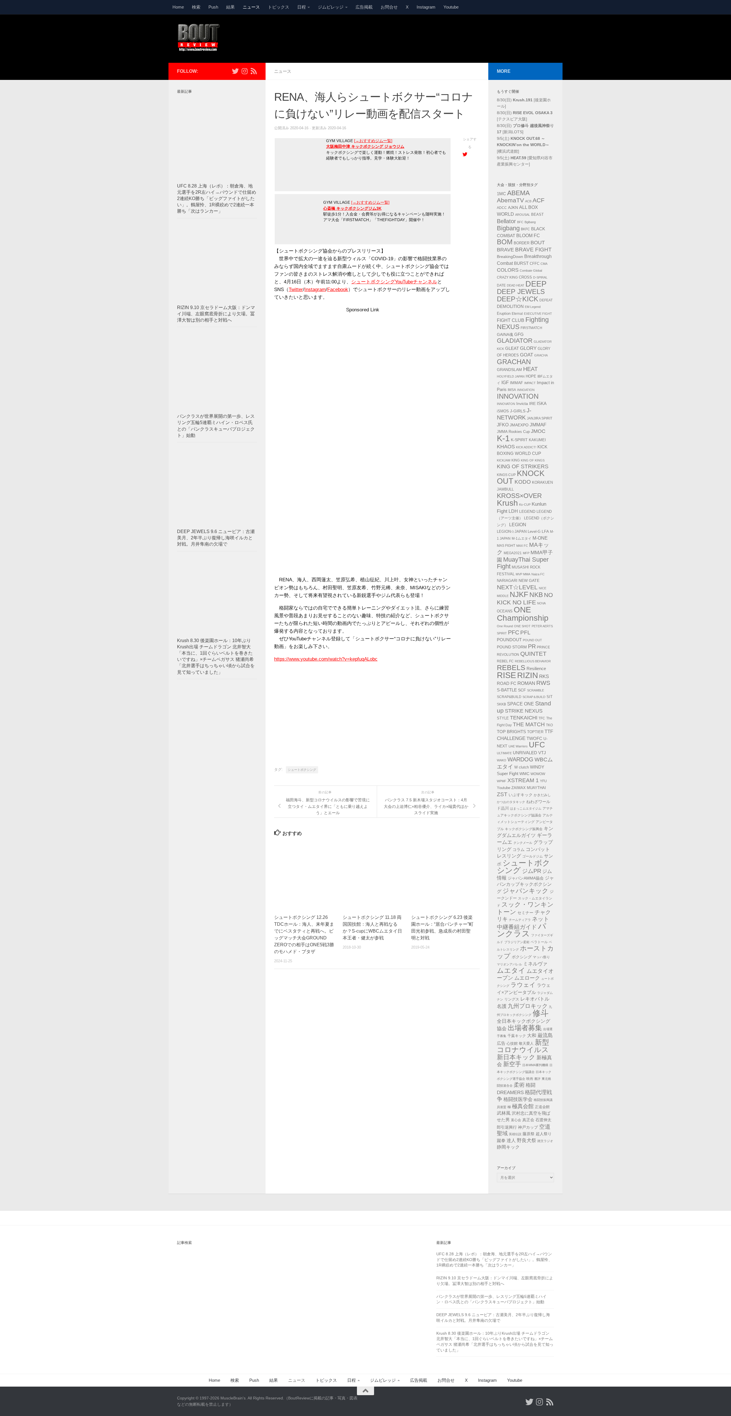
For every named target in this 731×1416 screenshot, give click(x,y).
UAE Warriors (518, 746)
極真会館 (523, 1106)
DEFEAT (546, 300)
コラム (519, 849)
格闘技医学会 (518, 1099)
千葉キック (516, 1036)
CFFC (534, 264)
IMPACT (530, 383)
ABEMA (518, 193)
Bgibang (530, 222)
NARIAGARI (507, 580)
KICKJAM (503, 460)
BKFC (525, 229)
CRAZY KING (507, 277)
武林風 (504, 1113)
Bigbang (508, 228)
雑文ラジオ (545, 1141)
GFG (519, 334)
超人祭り (544, 1133)
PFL (525, 633)
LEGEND (527, 511)
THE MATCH (529, 724)
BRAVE (505, 250)
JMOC (538, 431)
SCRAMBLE (535, 690)
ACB (528, 201)
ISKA (542, 403)
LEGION (517, 524)
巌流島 (545, 1035)
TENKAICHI (523, 718)
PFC (513, 632)
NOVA (541, 603)
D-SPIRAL (540, 277)
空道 (545, 1126)
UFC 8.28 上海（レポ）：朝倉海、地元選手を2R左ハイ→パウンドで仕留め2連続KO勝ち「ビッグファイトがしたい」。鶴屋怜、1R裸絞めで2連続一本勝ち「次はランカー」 (216, 198)
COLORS (508, 270)
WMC (524, 773)
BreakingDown (510, 256)
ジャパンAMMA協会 (526, 878)
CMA (544, 263)
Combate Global (531, 270)
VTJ (542, 752)
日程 (301, 7)
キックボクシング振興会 (524, 829)
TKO (549, 725)
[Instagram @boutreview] (244, 71)
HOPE (531, 376)
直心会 (516, 1120)
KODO (523, 482)
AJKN (513, 207)
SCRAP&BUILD (509, 697)
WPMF (501, 781)
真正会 (528, 1120)
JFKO (503, 424)
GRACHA (541, 355)
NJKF (519, 594)
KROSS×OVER (519, 495)
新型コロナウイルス (523, 1046)
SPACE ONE (520, 703)
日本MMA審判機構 (535, 1065)
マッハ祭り (541, 957)
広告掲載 (364, 7)
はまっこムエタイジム (525, 808)
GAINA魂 (505, 334)
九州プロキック (528, 1006)
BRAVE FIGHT (533, 250)
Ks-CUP (525, 504)
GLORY (528, 348)
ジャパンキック (526, 890)
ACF (539, 200)
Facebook (337, 289)
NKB (536, 594)
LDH (513, 511)
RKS (544, 676)
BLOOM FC (528, 235)
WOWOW (538, 774)
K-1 (503, 438)
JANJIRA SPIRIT (539, 418)
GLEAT (512, 348)
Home (178, 7)
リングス (511, 999)
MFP (526, 553)
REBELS (511, 667)
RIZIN (527, 675)
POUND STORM (512, 647)
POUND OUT (532, 640)
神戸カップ (528, 1127)
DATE (501, 285)
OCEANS (505, 611)
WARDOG (520, 759)
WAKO (501, 760)
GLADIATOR (515, 340)
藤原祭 (529, 1133)
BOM (505, 242)
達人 (511, 1140)
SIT (550, 697)
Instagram (426, 7)
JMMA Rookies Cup (513, 432)
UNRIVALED (525, 752)
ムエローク (527, 978)
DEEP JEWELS (521, 291)
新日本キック (516, 1057)
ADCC (502, 208)
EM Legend (533, 306)
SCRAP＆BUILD (534, 697)
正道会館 (542, 1107)
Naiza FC (538, 574)
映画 (529, 1079)
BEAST (537, 214)
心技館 (512, 1044)
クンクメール (522, 842)
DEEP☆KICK (517, 299)
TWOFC (534, 738)
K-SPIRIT (519, 439)
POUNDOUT (509, 639)
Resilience (536, 668)
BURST (521, 263)
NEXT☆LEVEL (517, 587)
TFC (542, 718)
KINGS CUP (506, 475)
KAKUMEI (537, 440)
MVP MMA (523, 574)
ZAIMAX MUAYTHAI (528, 788)
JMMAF (538, 424)
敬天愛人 (526, 1044)
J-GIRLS (517, 411)
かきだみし (542, 795)
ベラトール (539, 942)
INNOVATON (506, 404)
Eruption (504, 314)
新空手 (512, 1064)
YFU (543, 781)
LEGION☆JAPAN (512, 531)
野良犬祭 (526, 1140)
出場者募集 (525, 1028)
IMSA (512, 390)
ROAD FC (506, 683)
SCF (522, 690)
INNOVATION (518, 396)
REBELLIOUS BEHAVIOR (533, 661)
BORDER (521, 243)
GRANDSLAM (509, 369)
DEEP (536, 284)
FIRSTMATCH (531, 328)
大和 (531, 1035)
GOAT (526, 355)
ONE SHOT (522, 626)
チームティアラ (520, 919)
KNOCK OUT (521, 477)
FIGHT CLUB (510, 320)
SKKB (501, 704)
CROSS (525, 277)
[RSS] (253, 71)
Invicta (522, 403)
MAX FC (522, 545)
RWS (543, 682)
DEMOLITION (510, 306)
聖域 (502, 1133)
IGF (505, 382)
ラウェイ (523, 984)
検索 (196, 7)
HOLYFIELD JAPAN (511, 376)
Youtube (451, 7)
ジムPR (531, 871)
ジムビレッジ (331, 7)
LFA (545, 531)
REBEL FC (505, 661)
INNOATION (526, 390)
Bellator (506, 221)
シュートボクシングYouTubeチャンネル (394, 282)
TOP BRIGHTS (511, 731)
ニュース (251, 7)
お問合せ (389, 7)
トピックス (278, 7)
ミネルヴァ (535, 964)
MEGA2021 (513, 553)
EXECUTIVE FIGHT (538, 313)
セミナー (525, 912)
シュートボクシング (302, 769)
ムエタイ (511, 970)
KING (515, 460)
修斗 (541, 1013)
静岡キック (508, 1147)
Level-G (534, 532)
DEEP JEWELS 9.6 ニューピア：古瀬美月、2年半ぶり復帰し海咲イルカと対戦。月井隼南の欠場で (216, 537)
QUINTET (533, 653)
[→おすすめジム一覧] (373, 141)
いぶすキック (521, 794)
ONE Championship (523, 613)
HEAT (530, 369)
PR (532, 646)
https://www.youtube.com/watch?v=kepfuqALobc (325, 659)
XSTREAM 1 (523, 780)
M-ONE (540, 538)
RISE (506, 675)
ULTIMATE (504, 753)
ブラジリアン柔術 (516, 942)
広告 (501, 1043)
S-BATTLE (507, 689)
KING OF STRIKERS (523, 466)
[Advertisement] (450, 38)
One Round (505, 626)
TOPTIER (535, 732)
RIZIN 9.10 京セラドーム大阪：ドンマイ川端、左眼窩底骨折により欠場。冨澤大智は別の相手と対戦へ (216, 313)
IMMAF (516, 382)
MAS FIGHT (506, 546)
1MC (501, 193)
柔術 (519, 1085)
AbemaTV (510, 200)
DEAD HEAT (515, 285)
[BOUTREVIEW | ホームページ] (198, 37)
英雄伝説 (515, 1134)
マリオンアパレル (509, 964)
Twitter (296, 289)
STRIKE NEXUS (524, 711)
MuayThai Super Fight (523, 563)
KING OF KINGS (533, 460)
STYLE (503, 718)
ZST (502, 794)
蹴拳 (501, 1140)
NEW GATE (529, 580)
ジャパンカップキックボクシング (525, 885)
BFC (520, 222)
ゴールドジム (532, 856)
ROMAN (526, 683)
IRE (532, 403)
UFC (537, 745)
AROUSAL (522, 214)
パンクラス (521, 930)
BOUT (538, 242)
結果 (230, 7)
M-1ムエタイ (521, 538)
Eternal (517, 314)
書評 (537, 1078)
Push (213, 7)
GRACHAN (514, 362)
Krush (507, 503)
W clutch (521, 767)
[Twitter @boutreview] (235, 71)
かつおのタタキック (511, 802)
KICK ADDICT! (526, 447)
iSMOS (503, 411)
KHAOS (506, 446)
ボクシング (522, 957)
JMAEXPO (519, 425)
